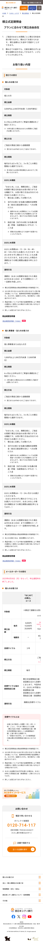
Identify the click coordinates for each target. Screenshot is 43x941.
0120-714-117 (21, 825)
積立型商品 (25, 13)
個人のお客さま (11, 3)
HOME (4, 13)
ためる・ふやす (14, 13)
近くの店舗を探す (20, 849)
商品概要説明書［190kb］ (12, 321)
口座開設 (23, 8)
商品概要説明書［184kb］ (12, 561)
